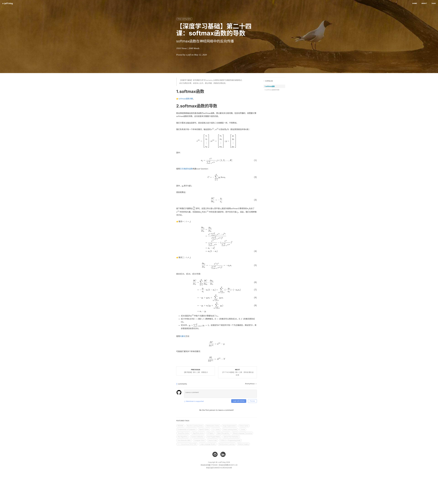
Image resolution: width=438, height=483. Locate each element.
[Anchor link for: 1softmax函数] (173, 91)
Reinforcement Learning (226, 444)
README (180, 426)
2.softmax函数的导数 (272, 90)
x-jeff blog (7, 3)
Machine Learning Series (195, 426)
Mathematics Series (212, 426)
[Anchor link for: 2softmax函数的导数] (173, 105)
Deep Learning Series (184, 19)
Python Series (244, 426)
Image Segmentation (229, 426)
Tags (433, 3)
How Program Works (213, 437)
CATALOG (269, 81)
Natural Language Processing (242, 433)
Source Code (212, 440)
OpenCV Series (204, 429)
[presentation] (215, 129)
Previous (195, 371)
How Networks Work (184, 440)
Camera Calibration (197, 437)
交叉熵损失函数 (186, 169)
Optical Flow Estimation (231, 437)
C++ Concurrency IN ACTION (187, 444)
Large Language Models (207, 444)
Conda (243, 429)
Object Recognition (223, 433)
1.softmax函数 (270, 86)
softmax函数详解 (186, 98)
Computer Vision (199, 440)
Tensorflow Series (183, 433)
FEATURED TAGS (182, 421)
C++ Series (216, 429)
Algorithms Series (198, 433)
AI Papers (210, 433)
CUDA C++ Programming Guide (230, 440)
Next (238, 372)
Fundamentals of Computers (187, 429)
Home (414, 3)
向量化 (182, 336)
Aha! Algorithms (183, 437)
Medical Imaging (243, 444)
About (424, 3)
